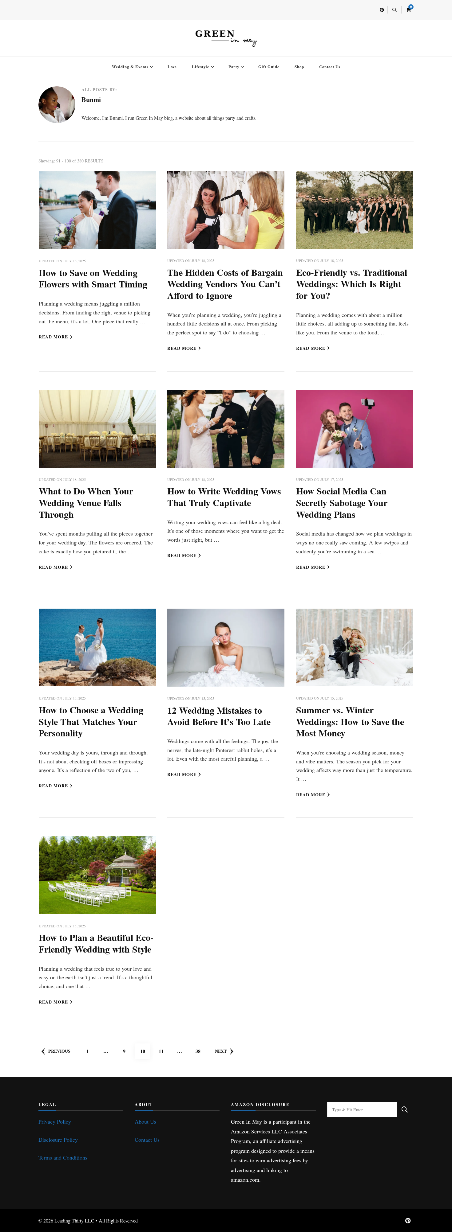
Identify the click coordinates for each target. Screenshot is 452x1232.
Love (172, 66)
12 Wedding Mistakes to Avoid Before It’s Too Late (219, 715)
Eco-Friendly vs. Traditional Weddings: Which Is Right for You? (351, 283)
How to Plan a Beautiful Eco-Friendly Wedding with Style (96, 943)
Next (221, 1051)
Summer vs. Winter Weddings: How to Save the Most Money (350, 721)
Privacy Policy (54, 1121)
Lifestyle (200, 66)
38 (200, 1051)
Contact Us (329, 66)
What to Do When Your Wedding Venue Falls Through (86, 502)
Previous (59, 1051)
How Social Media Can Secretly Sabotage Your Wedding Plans (341, 502)
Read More (53, 336)
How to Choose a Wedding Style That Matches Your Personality (91, 721)
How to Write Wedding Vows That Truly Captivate (224, 496)
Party (233, 66)
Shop (299, 66)
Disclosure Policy (58, 1139)
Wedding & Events (130, 66)
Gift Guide (269, 66)
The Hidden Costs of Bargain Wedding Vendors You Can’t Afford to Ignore (225, 283)
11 (163, 1051)
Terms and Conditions (62, 1157)
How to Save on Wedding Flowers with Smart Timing (93, 278)
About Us (145, 1121)
